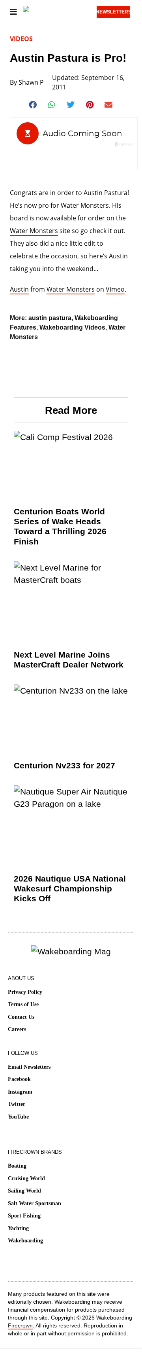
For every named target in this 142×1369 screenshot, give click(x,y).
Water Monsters (34, 230)
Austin (19, 289)
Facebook (19, 1079)
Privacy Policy (25, 992)
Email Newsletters (29, 1067)
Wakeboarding (25, 1241)
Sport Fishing (24, 1216)
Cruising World (26, 1178)
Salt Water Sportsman (34, 1203)
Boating (17, 1166)
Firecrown (20, 1325)
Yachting (18, 1228)
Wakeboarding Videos (72, 327)
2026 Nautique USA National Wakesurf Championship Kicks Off (70, 888)
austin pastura (49, 318)
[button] (33, 104)
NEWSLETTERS (113, 12)
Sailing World (24, 1191)
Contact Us (21, 1017)
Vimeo (115, 289)
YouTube (18, 1117)
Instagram (20, 1092)
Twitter (16, 1104)
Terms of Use (23, 1004)
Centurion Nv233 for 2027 (64, 765)
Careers (17, 1029)
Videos (21, 38)
